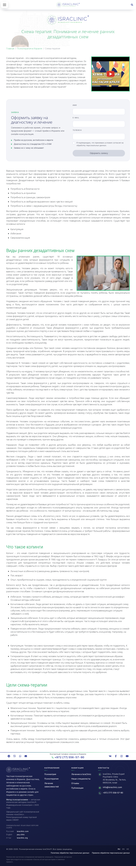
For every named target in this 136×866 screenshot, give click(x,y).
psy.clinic (21, 834)
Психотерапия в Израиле (29, 48)
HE (128, 849)
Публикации (77, 788)
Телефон (77, 130)
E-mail (76, 118)
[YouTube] (127, 756)
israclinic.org (22, 838)
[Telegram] (9, 756)
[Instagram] (121, 756)
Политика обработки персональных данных (70, 853)
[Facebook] (115, 756)
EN (123, 849)
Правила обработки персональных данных (111, 853)
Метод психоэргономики (17, 799)
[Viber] (14, 756)
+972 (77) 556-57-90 (113, 792)
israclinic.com (23, 831)
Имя (75, 105)
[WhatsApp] (20, 756)
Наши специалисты (80, 778)
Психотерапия (51, 778)
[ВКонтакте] (110, 756)
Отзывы (75, 783)
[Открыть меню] (4, 5)
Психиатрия (50, 774)
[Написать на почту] (25, 756)
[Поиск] (132, 5)
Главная (10, 48)
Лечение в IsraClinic (81, 774)
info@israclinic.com (112, 787)
